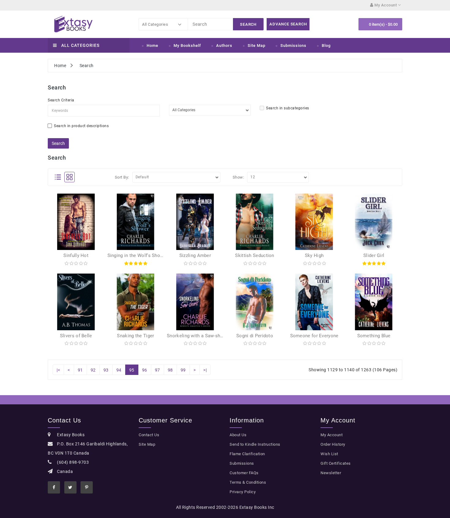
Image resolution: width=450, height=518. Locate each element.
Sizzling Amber (195, 255)
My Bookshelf (187, 45)
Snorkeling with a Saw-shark (197, 335)
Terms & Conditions (248, 482)
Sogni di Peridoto (254, 335)
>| (205, 370)
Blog (326, 45)
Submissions (293, 45)
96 (144, 370)
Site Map (256, 45)
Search (87, 65)
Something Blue (374, 335)
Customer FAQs (244, 473)
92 (93, 370)
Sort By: (122, 177)
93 (106, 370)
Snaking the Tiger (135, 335)
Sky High (314, 255)
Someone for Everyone (314, 335)
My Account (332, 435)
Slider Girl (373, 255)
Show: (238, 177)
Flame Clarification (247, 454)
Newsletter (331, 473)
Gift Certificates (336, 463)
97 (157, 370)
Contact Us (149, 435)
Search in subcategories (287, 108)
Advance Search (288, 24)
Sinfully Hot (75, 255)
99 (183, 370)
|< (58, 370)
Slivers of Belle (76, 335)
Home (152, 45)
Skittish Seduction (254, 255)
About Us (238, 435)
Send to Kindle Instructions (255, 444)
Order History (333, 444)
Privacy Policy (243, 492)
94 (119, 370)
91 (80, 370)
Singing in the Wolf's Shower (137, 255)
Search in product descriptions (81, 126)
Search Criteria (61, 100)
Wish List (329, 454)
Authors (224, 45)
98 (170, 370)
